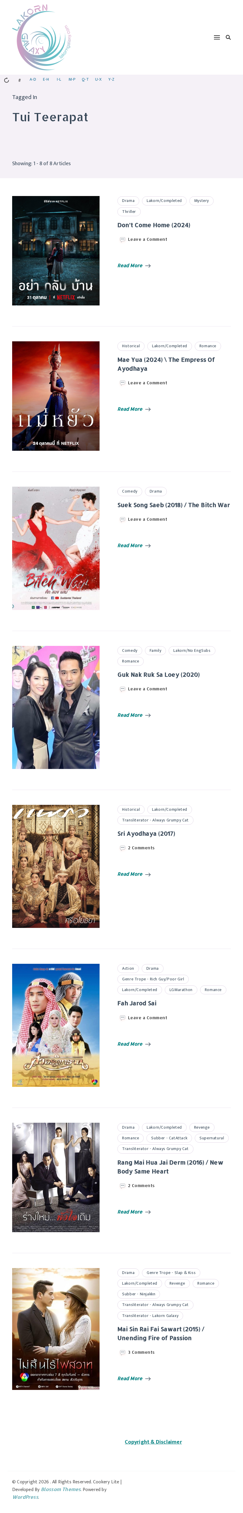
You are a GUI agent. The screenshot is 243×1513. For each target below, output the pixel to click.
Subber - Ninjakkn (138, 1294)
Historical (131, 346)
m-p (72, 79)
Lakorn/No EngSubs (191, 650)
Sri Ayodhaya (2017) (146, 833)
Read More (129, 265)
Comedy (130, 491)
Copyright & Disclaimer (153, 1442)
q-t (85, 79)
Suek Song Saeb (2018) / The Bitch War (173, 505)
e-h (46, 79)
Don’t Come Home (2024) (153, 225)
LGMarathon (181, 989)
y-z (111, 79)
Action (128, 968)
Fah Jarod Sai (136, 1003)
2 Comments (141, 848)
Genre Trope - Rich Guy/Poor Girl (153, 979)
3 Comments (141, 1352)
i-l (59, 79)
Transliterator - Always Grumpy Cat (155, 820)
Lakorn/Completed (164, 200)
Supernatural (211, 1138)
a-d (33, 79)
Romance (207, 346)
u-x (98, 79)
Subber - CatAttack (169, 1138)
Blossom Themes (61, 1489)
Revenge (202, 1127)
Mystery (201, 200)
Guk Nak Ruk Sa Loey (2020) (158, 674)
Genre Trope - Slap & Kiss (171, 1272)
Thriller (129, 211)
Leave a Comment (147, 239)
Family (156, 650)
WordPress (25, 1497)
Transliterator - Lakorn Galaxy (150, 1315)
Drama (128, 200)
